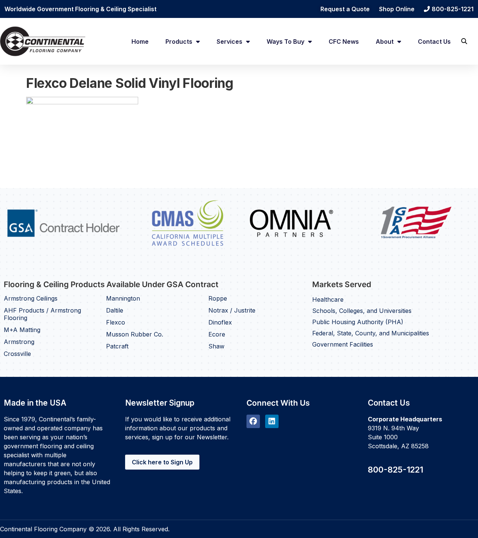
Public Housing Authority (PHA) (357, 322)
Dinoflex (220, 322)
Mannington (123, 298)
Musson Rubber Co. (134, 334)
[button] (464, 41)
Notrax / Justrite (231, 310)
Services (229, 41)
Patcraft (117, 346)
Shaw (216, 346)
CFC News (344, 41)
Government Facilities (342, 344)
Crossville (17, 353)
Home (140, 41)
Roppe (217, 298)
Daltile (114, 310)
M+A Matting (22, 329)
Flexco (115, 322)
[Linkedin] (272, 421)
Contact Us (434, 41)
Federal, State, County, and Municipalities (370, 333)
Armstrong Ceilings (31, 298)
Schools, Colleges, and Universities (362, 310)
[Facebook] (253, 421)
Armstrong (19, 341)
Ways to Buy (285, 41)
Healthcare (328, 299)
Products (178, 41)
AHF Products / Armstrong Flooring (42, 314)
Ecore (216, 334)
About (385, 41)
